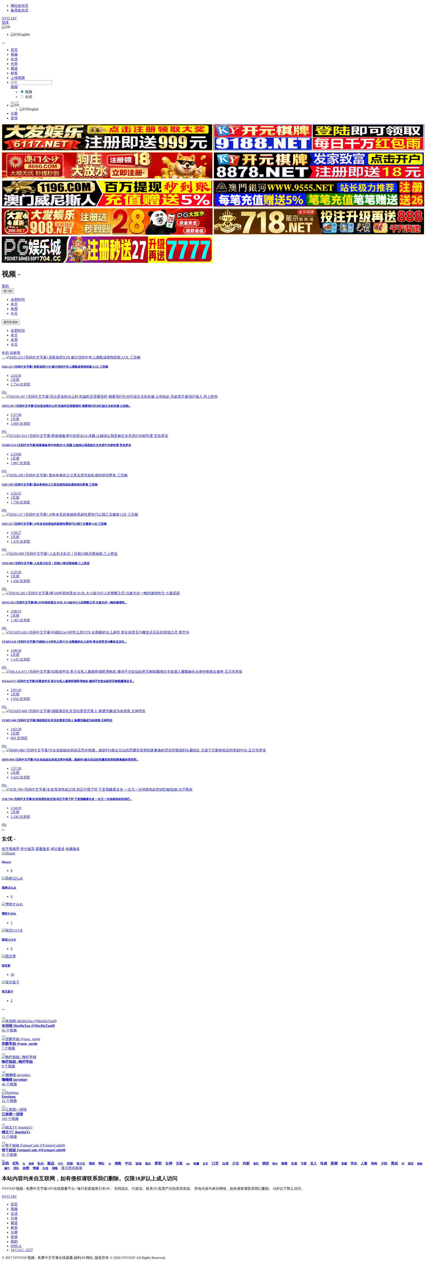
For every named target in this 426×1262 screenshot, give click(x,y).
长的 (5, 353)
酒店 (411, 1163)
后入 (313, 1163)
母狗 (374, 1163)
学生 (354, 1163)
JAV (9, 18)
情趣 (36, 1168)
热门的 (8, 291)
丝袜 (70, 1163)
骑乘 (284, 1163)
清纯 (92, 1163)
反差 (294, 1163)
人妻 (364, 1163)
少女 (235, 1163)
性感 (323, 1163)
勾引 (60, 1163)
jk (24, 1163)
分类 (14, 64)
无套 (179, 1163)
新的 (5, 286)
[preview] (3, 358)
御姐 (419, 1163)
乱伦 (40, 1163)
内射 (246, 1163)
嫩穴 (7, 1168)
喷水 (275, 1163)
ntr (188, 1163)
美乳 (256, 1163)
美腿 (344, 1163)
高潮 (334, 1163)
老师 (31, 1163)
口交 (215, 1163)
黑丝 (394, 1163)
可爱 (304, 1163)
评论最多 (58, 849)
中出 (128, 1163)
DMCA (16, 1246)
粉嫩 (196, 1163)
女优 (14, 59)
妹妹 (139, 1163)
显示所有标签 (72, 1168)
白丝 (45, 1168)
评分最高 (27, 849)
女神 (168, 1163)
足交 (205, 1163)
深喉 (55, 1168)
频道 (14, 68)
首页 (14, 50)
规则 (14, 1241)
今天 (14, 313)
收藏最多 (73, 849)
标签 (14, 73)
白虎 (225, 1163)
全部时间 (18, 299)
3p (109, 1163)
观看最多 (43, 849)
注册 (14, 113)
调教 (118, 1163)
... (3, 829)
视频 (14, 54)
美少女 (81, 1163)
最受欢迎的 (11, 322)
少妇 (384, 1163)
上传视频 (18, 78)
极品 (50, 1163)
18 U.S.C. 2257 (22, 1250)
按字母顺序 (11, 849)
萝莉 (158, 1163)
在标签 (15, 353)
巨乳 (15, 1163)
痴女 (148, 1163)
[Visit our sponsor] (107, 149)
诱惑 (265, 1163)
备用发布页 (19, 10)
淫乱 (16, 1168)
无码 (5, 1163)
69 (403, 1163)
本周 (14, 309)
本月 (14, 304)
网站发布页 (19, 6)
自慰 (26, 1168)
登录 (5, 22)
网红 (102, 1163)
